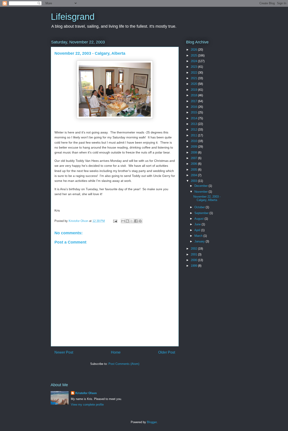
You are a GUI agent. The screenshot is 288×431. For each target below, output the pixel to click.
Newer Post (63, 352)
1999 (194, 265)
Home (116, 352)
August (199, 218)
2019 (194, 89)
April (197, 230)
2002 (194, 248)
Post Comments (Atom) (123, 364)
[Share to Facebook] (136, 221)
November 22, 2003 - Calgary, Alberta (206, 198)
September (201, 213)
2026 (194, 49)
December (201, 185)
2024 (194, 61)
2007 (194, 158)
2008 (194, 152)
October (200, 207)
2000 (194, 260)
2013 (194, 124)
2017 (194, 101)
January (200, 241)
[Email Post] (115, 221)
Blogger (152, 422)
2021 (194, 78)
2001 (194, 254)
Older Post (166, 352)
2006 (194, 163)
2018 (194, 95)
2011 (194, 135)
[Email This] (123, 221)
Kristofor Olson (86, 393)
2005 (194, 169)
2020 (194, 84)
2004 (194, 175)
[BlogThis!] (127, 221)
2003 (194, 181)
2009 (194, 146)
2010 (194, 141)
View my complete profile (87, 404)
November (201, 191)
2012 (194, 129)
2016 (194, 106)
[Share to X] (131, 221)
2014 (194, 118)
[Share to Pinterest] (140, 221)
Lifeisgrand (72, 17)
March (198, 235)
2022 (194, 72)
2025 (194, 55)
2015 (194, 112)
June (198, 224)
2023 (194, 66)
